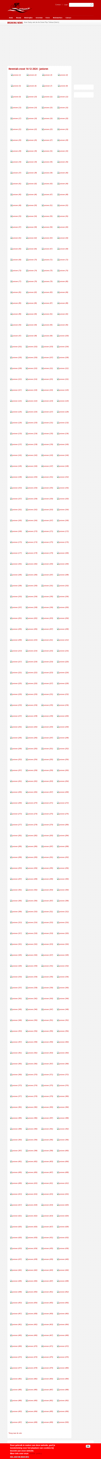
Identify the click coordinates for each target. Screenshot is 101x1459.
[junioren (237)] (16, 716)
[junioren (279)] (47, 825)
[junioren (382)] (31, 1107)
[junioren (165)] (16, 520)
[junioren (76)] (62, 271)
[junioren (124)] (63, 401)
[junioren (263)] (47, 781)
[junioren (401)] (16, 1161)
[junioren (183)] (47, 564)
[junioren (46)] (31, 194)
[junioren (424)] (63, 1216)
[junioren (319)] (47, 933)
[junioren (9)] (16, 97)
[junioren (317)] (16, 933)
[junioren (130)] (31, 423)
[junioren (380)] (63, 1096)
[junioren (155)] (47, 488)
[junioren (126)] (31, 412)
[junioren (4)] (63, 75)
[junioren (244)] (63, 727)
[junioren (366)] (31, 1064)
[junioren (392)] (63, 1129)
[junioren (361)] (16, 1053)
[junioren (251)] (47, 749)
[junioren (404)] (63, 1161)
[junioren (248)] (63, 738)
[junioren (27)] (47, 140)
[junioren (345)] (16, 1009)
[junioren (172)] (63, 531)
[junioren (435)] (47, 1248)
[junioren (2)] (31, 75)
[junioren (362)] (31, 1053)
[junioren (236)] (63, 705)
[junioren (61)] (15, 238)
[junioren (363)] (47, 1053)
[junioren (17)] (15, 118)
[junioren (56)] (62, 216)
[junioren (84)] (62, 292)
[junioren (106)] (31, 357)
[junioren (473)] (16, 1357)
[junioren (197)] (16, 607)
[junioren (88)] (62, 303)
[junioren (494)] (31, 1411)
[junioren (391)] (47, 1129)
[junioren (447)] (47, 1281)
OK (88, 1446)
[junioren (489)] (16, 1400)
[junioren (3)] (47, 75)
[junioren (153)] (16, 488)
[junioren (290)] (31, 857)
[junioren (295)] (47, 868)
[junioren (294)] (31, 868)
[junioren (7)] (47, 86)
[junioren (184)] (63, 564)
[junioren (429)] (16, 1237)
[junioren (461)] (16, 1324)
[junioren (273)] (16, 814)
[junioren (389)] (16, 1129)
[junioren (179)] (47, 553)
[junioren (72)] (62, 260)
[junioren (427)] (47, 1227)
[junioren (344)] (63, 998)
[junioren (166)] (31, 520)
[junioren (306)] (31, 901)
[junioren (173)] (16, 542)
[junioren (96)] (62, 325)
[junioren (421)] (16, 1216)
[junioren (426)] (31, 1227)
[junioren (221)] (16, 673)
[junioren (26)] (31, 140)
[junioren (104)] (63, 347)
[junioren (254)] (31, 759)
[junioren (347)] (47, 1009)
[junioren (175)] (47, 542)
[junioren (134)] (31, 433)
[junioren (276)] (63, 814)
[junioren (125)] (16, 412)
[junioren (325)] (16, 955)
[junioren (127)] (47, 412)
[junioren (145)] (16, 466)
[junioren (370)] (31, 1075)
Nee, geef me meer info (19, 1457)
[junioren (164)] (63, 510)
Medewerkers (57, 18)
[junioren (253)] (16, 759)
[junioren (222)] (31, 673)
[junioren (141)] (16, 455)
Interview (39, 18)
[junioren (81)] (15, 292)
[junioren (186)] (31, 575)
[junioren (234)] (31, 705)
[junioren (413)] (16, 1194)
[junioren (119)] (47, 390)
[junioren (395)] (47, 1140)
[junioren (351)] (47, 1020)
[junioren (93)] (15, 325)
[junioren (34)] (31, 162)
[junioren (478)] (31, 1368)
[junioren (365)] (16, 1064)
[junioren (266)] (31, 792)
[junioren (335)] (47, 977)
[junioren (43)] (47, 184)
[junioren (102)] (31, 347)
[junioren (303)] (47, 890)
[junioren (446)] (31, 1281)
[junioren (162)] (31, 510)
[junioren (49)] (15, 205)
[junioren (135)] (47, 433)
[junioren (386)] (31, 1118)
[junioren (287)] (47, 846)
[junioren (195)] (47, 596)
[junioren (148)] (63, 466)
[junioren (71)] (47, 260)
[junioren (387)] (47, 1118)
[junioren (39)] (47, 173)
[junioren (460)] (63, 1314)
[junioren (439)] (47, 1259)
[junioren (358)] (31, 1042)
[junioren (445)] (16, 1281)
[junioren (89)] (15, 314)
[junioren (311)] (47, 912)
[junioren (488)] (63, 1390)
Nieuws (18, 18)
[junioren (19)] (47, 118)
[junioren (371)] (47, 1075)
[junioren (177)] (16, 553)
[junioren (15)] (47, 108)
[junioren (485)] (16, 1390)
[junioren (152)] (63, 477)
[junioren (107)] (47, 357)
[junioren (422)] (31, 1216)
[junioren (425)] (16, 1227)
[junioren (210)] (31, 640)
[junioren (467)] (47, 1335)
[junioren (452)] (63, 1292)
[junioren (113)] (16, 379)
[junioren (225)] (16, 683)
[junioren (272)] (63, 803)
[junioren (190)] (31, 586)
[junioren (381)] (16, 1107)
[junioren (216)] (63, 651)
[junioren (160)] (63, 499)
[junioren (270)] (31, 803)
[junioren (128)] (63, 412)
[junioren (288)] (63, 846)
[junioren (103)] (47, 347)
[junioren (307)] (47, 901)
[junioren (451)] (47, 1292)
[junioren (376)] (63, 1085)
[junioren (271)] (47, 803)
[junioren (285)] (16, 846)
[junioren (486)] (31, 1390)
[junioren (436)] (63, 1248)
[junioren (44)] (62, 184)
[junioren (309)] (16, 912)
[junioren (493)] (16, 1411)
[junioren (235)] (47, 705)
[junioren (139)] (47, 444)
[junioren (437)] (16, 1259)
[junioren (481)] (16, 1379)
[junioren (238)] (31, 716)
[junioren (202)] (31, 618)
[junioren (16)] (62, 108)
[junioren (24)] (62, 129)
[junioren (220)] (63, 662)
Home (11, 18)
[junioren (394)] (31, 1140)
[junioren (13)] (15, 108)
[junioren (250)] (31, 749)
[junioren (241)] (16, 727)
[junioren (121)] (16, 401)
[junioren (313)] (16, 922)
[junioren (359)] (47, 1042)
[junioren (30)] (31, 151)
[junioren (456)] (63, 1303)
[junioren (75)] (47, 271)
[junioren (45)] (15, 194)
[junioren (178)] (31, 553)
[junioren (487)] (47, 1390)
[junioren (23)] (47, 129)
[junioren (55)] (47, 216)
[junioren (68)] (62, 249)
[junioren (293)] (16, 868)
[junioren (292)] (63, 857)
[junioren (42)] (31, 184)
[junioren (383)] (47, 1107)
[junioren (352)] (63, 1020)
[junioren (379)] (47, 1096)
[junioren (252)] (63, 749)
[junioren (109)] (16, 368)
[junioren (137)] (16, 444)
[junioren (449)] (16, 1292)
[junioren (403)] (47, 1161)
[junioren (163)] (47, 510)
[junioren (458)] (31, 1314)
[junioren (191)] (47, 586)
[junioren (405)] (16, 1172)
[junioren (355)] (47, 1031)
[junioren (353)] (16, 1031)
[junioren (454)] (31, 1303)
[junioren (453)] (16, 1303)
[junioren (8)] (63, 86)
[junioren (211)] (47, 640)
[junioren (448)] (63, 1281)
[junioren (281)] (16, 835)
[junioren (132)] (63, 423)
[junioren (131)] (47, 423)
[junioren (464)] (63, 1324)
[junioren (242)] (31, 727)
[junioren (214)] (31, 651)
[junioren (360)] (63, 1042)
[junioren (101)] (16, 347)
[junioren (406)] (31, 1172)
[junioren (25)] (15, 140)
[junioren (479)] (47, 1368)
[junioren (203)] (47, 618)
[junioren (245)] (16, 738)
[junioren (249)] (16, 749)
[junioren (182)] (31, 564)
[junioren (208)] (63, 629)
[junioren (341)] (16, 998)
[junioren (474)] (31, 1357)
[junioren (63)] (47, 238)
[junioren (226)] (31, 683)
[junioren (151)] (47, 477)
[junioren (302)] (31, 890)
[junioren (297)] (16, 879)
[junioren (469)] (16, 1346)
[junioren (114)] (31, 379)
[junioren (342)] (31, 998)
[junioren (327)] (47, 955)
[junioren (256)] (63, 759)
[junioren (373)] (16, 1085)
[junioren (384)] (63, 1107)
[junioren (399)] (47, 1151)
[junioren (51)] (47, 205)
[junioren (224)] (63, 673)
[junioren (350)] (31, 1020)
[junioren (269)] (16, 803)
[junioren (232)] (63, 694)
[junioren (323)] (47, 944)
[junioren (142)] (31, 455)
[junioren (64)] (62, 238)
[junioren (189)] (16, 586)
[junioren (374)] (31, 1085)
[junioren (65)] (15, 249)
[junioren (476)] (63, 1357)
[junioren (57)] (15, 227)
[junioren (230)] (31, 694)
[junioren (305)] (16, 901)
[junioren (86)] (31, 303)
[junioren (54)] (31, 216)
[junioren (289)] (16, 857)
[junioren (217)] (16, 662)
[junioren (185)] (16, 575)
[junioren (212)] (63, 640)
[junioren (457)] (16, 1314)
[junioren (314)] (31, 922)
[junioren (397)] (16, 1151)
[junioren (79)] (47, 281)
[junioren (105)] (16, 357)
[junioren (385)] (16, 1118)
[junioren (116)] (62, 379)
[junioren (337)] (16, 988)
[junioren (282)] (31, 835)
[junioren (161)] (16, 510)
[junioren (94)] (31, 325)
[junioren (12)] (62, 97)
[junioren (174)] (31, 542)
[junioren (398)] (31, 1151)
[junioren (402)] (31, 1161)
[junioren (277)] (16, 825)
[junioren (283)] (47, 835)
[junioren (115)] (47, 379)
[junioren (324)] (63, 944)
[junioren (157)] (16, 499)
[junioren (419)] (47, 1205)
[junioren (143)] (47, 455)
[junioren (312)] (63, 912)
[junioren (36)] (62, 162)
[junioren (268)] (63, 792)
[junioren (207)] (47, 629)
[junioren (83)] (47, 292)
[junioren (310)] (31, 912)
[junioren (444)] (63, 1270)
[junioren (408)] (63, 1172)
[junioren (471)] (47, 1346)
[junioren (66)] (31, 249)
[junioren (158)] (31, 499)
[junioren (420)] (63, 1205)
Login (66, 4)
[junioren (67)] (47, 249)
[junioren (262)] (31, 781)
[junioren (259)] (47, 770)
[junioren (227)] (47, 683)
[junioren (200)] (63, 607)
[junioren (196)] (63, 596)
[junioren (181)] (16, 564)
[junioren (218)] (31, 662)
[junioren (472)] (63, 1346)
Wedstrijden (28, 18)
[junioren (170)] (31, 531)
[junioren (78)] (31, 281)
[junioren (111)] (47, 368)
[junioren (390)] (31, 1129)
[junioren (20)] (62, 118)
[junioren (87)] (47, 303)
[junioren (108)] (63, 357)
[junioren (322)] (31, 944)
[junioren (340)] (63, 988)
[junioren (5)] (16, 86)
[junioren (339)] (47, 988)
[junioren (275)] (47, 814)
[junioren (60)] (62, 227)
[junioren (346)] (31, 1009)
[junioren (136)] (63, 433)
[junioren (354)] (31, 1031)
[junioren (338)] (31, 988)
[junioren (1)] (16, 75)
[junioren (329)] (16, 966)
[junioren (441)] (16, 1270)
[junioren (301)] (16, 890)
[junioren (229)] (16, 694)
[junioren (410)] (31, 1183)
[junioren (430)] (31, 1237)
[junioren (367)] (47, 1064)
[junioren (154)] (31, 488)
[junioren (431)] (47, 1237)
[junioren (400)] (63, 1151)
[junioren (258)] (31, 770)
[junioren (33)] (15, 162)
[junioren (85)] (15, 303)
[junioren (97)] (15, 336)
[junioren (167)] (47, 520)
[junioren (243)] (47, 727)
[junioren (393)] (16, 1140)
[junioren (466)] (31, 1335)
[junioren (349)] (16, 1020)
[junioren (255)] (47, 759)
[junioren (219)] (47, 662)
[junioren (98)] (31, 336)
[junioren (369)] (16, 1075)
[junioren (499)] (47, 1422)
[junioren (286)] (31, 846)
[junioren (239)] (47, 716)
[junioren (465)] (16, 1335)
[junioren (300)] (63, 879)
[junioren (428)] (63, 1227)
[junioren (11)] (47, 97)
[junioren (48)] (62, 194)
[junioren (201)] (16, 618)
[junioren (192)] (63, 586)
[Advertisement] (39, 45)
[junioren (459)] (47, 1314)
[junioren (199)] (47, 607)
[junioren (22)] (31, 129)
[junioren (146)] (31, 466)
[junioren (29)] (15, 151)
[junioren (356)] (63, 1031)
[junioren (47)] (47, 194)
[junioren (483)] (47, 1379)
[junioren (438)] (31, 1259)
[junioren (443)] (47, 1270)
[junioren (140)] (63, 444)
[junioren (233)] (16, 705)
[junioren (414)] (31, 1194)
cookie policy (35, 1453)
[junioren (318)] (31, 933)
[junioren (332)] (63, 966)
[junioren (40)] (62, 173)
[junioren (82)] (31, 292)
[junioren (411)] (47, 1183)
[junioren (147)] (47, 466)
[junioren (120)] (63, 390)
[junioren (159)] (47, 499)
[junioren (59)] (47, 227)
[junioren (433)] (16, 1248)
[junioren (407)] (47, 1172)
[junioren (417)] (16, 1205)
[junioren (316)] (63, 922)
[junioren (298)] (31, 879)
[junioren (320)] (63, 933)
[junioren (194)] (31, 596)
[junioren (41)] (15, 184)
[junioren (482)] (31, 1379)
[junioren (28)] (62, 140)
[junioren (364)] (63, 1053)
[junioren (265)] (16, 792)
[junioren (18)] (31, 118)
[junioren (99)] (47, 336)
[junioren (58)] (31, 227)
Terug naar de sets (15, 1433)
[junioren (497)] (16, 1422)
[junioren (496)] (63, 1411)
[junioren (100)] (63, 336)
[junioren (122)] (31, 401)
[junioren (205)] (16, 629)
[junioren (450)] (31, 1292)
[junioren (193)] (16, 596)
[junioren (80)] (62, 281)
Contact (58, 4)
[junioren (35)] (47, 162)
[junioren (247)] (47, 738)
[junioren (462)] (31, 1324)
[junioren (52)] (62, 205)
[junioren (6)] (31, 86)
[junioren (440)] (63, 1259)
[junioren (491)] (47, 1400)
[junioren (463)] (47, 1324)
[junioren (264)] (63, 781)
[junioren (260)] (63, 770)
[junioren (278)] (31, 825)
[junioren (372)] (63, 1075)
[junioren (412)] (63, 1183)
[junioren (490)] (31, 1400)
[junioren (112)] (62, 368)
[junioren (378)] (31, 1096)
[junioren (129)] (16, 423)
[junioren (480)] (63, 1368)
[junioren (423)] (47, 1216)
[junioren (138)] (31, 444)
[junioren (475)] (47, 1357)
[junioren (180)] (63, 553)
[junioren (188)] (63, 575)
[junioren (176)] (63, 542)
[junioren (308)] (63, 901)
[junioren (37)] (15, 173)
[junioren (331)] (47, 966)
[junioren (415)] (47, 1194)
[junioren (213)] (16, 651)
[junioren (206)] (31, 629)
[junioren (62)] (31, 238)
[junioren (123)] (47, 401)
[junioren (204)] (63, 618)
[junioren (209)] (16, 640)
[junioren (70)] (31, 260)
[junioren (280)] (63, 825)
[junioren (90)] (31, 314)
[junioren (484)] (63, 1379)
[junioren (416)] (63, 1194)
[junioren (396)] (63, 1140)
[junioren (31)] (47, 151)
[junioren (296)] (63, 868)
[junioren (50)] (31, 205)
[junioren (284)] (63, 835)
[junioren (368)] (63, 1064)
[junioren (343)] (47, 998)
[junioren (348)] (63, 1009)
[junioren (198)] (31, 607)
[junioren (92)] (62, 314)
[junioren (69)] (15, 260)
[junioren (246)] (31, 738)
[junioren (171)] (47, 531)
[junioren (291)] (47, 857)
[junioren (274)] (31, 814)
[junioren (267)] (47, 792)
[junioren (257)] (16, 770)
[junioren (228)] (63, 683)
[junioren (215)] (47, 651)
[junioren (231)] (47, 694)
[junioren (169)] (16, 531)
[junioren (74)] (31, 271)
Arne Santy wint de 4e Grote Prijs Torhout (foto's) (41, 22)
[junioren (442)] (31, 1270)
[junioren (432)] (63, 1237)
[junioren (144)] (63, 455)
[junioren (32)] (62, 151)
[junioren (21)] (15, 129)
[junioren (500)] (63, 1422)
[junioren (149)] (16, 477)
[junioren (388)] (63, 1118)
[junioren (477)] (16, 1368)
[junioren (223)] (47, 673)
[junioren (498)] (31, 1422)
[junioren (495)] (47, 1411)
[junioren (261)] (16, 781)
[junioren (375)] (47, 1085)
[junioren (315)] (47, 922)
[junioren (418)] (31, 1205)
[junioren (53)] (15, 216)
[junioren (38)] (31, 173)
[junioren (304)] (63, 890)
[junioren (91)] (47, 314)
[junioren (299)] (47, 879)
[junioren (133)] (16, 433)
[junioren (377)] (16, 1096)
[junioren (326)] (31, 955)
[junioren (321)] (16, 944)
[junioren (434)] (31, 1248)
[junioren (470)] (31, 1346)
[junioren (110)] (31, 368)
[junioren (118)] (31, 390)
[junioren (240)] (63, 716)
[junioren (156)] (63, 488)
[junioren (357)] (16, 1042)
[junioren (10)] (31, 97)
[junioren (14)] (31, 108)
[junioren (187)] (47, 575)
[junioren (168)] (63, 520)
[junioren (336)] (63, 977)
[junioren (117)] (16, 390)
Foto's (48, 18)
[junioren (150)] (31, 477)
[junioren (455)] (47, 1303)
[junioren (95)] (47, 325)
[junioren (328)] (63, 955)
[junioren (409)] (16, 1183)
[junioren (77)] (15, 281)
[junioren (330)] (31, 966)
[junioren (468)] (63, 1335)
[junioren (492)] (63, 1400)
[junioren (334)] (31, 977)
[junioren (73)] (15, 271)
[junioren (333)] (16, 977)
